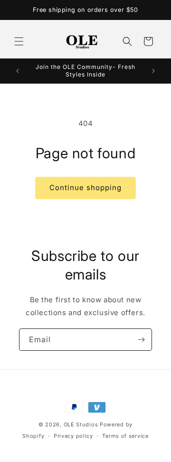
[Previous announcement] (17, 70)
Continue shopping (85, 187)
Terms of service (125, 436)
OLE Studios (81, 424)
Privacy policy (73, 436)
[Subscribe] (141, 339)
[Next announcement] (153, 70)
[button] (19, 41)
